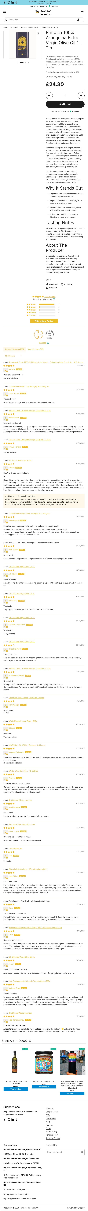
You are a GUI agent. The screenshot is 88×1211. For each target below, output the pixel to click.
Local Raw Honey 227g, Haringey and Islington (29, 386)
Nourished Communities (30, 1208)
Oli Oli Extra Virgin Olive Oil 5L (22, 567)
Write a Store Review (44, 321)
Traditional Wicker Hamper (20, 800)
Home (5, 27)
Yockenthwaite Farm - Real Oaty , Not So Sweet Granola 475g (35, 928)
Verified (42, 343)
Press (48, 1128)
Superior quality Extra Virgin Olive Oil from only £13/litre (44, 2)
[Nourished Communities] (43, 12)
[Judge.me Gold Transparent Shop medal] (38, 334)
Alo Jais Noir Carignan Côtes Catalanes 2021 (28, 869)
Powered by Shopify (76, 1208)
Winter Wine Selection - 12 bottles (23, 771)
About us (50, 1108)
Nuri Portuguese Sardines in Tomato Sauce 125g (29, 981)
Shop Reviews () (36, 349)
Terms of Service (53, 1138)
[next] (84, 1070)
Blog (48, 1122)
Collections (14, 27)
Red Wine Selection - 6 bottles (22, 824)
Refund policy (52, 1135)
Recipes (49, 1125)
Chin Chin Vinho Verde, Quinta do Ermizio (26, 698)
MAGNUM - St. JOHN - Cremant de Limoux (27, 745)
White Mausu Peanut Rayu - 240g (23, 721)
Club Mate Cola (15, 848)
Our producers (52, 1112)
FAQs (48, 1115)
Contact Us (51, 1118)
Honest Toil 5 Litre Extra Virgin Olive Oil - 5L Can (30, 410)
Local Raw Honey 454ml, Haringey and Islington (29, 513)
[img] (44, 296)
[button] (82, 12)
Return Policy (51, 1131)
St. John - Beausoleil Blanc (20, 460)
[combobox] (44, 19)
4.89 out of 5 (49, 297)
